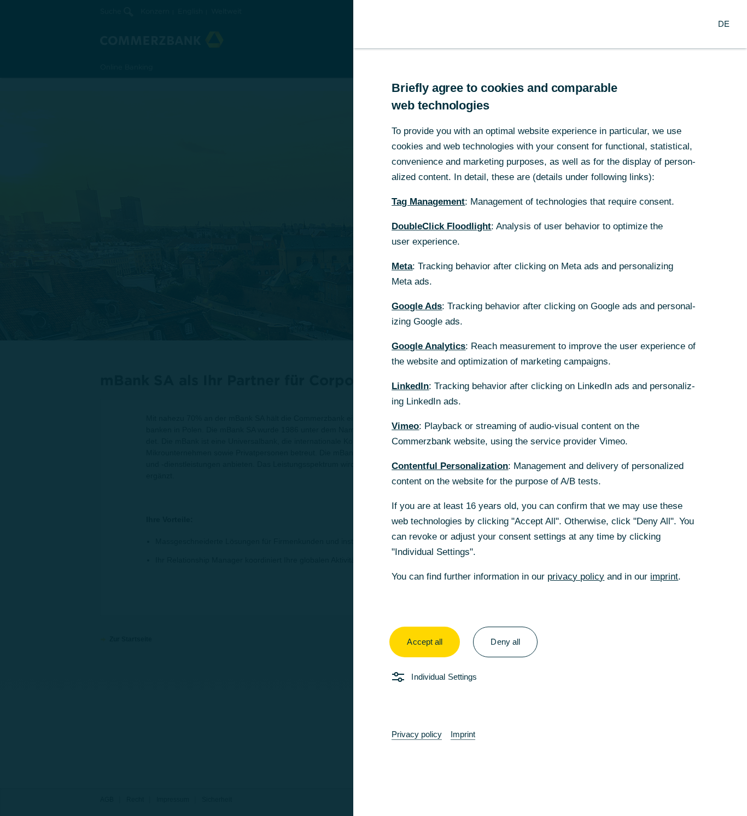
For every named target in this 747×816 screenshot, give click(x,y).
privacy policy (575, 576)
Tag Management (428, 201)
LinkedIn (410, 386)
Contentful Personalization (450, 466)
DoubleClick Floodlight (441, 226)
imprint (664, 576)
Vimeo (405, 426)
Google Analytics (428, 346)
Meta (402, 266)
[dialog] (373, 408)
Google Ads (417, 306)
